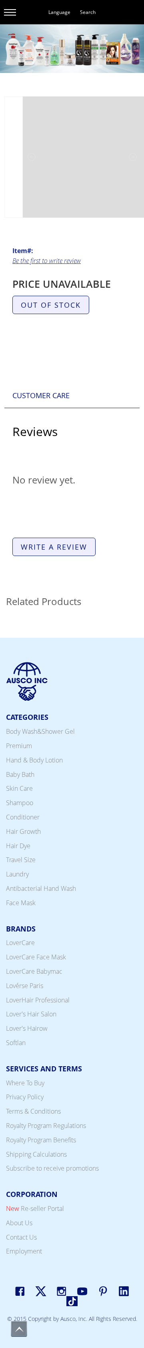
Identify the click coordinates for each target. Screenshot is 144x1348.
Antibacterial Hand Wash (41, 888)
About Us (19, 1222)
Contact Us (21, 1237)
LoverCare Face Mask (36, 957)
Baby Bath (20, 774)
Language (59, 12)
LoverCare (20, 942)
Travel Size (21, 859)
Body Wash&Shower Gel (40, 731)
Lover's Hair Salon (31, 1014)
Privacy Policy (25, 1097)
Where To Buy (25, 1083)
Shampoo (19, 802)
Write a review (54, 547)
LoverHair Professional (38, 1000)
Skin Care (19, 788)
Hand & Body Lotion (34, 760)
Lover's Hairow (27, 1028)
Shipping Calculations (36, 1154)
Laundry (17, 874)
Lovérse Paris (24, 985)
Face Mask (21, 902)
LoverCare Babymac (34, 971)
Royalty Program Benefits (41, 1140)
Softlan (16, 1042)
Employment (24, 1251)
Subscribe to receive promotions (52, 1168)
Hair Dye (18, 845)
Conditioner (23, 817)
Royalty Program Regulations (46, 1125)
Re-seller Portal (35, 1208)
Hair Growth (23, 831)
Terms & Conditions (33, 1111)
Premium (19, 745)
